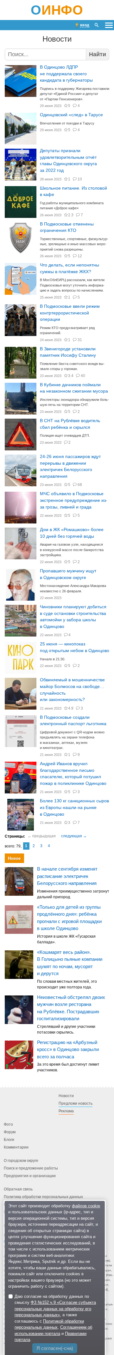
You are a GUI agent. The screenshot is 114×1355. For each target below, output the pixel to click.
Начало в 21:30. (52, 659)
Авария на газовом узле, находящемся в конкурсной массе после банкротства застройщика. (72, 550)
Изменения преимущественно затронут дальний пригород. (73, 894)
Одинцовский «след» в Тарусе (71, 114)
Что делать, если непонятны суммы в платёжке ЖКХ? (69, 268)
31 (80, 340)
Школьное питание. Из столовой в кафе (73, 191)
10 (80, 179)
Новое (14, 858)
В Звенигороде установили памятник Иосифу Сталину (68, 352)
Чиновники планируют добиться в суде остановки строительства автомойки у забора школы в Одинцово (73, 616)
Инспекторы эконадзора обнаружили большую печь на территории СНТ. (74, 402)
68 (80, 484)
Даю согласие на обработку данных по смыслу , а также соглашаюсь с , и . (55, 1318)
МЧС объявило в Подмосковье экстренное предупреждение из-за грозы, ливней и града (73, 500)
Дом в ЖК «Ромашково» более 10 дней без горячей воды (72, 533)
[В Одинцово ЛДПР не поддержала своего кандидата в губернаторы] (20, 81)
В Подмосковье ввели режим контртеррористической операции (70, 313)
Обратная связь (18, 1189)
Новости (66, 1096)
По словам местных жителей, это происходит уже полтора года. (67, 984)
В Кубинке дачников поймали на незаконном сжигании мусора (74, 388)
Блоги (9, 1140)
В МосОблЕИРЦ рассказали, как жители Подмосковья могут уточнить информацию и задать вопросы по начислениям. (72, 285)
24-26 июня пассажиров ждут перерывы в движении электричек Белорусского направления (70, 466)
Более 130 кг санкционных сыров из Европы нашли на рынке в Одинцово (74, 807)
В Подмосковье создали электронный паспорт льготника (73, 720)
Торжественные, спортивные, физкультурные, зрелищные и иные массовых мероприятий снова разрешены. (74, 244)
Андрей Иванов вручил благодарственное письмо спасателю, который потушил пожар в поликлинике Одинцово (73, 773)
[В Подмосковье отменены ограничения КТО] (20, 238)
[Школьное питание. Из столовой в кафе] (20, 202)
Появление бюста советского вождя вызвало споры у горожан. (72, 366)
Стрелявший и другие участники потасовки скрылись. (66, 1029)
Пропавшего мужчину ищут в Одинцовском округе (68, 574)
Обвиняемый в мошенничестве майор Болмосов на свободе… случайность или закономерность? (72, 690)
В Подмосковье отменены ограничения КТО (67, 227)
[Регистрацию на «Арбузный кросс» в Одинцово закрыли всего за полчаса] (19, 1055)
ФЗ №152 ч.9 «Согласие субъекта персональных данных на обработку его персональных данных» (55, 1308)
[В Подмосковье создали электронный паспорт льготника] (20, 731)
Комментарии (16, 1147)
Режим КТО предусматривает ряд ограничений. (67, 330)
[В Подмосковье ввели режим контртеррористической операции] (20, 320)
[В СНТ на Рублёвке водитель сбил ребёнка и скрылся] (20, 434)
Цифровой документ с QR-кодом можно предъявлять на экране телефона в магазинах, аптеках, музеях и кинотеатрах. (72, 740)
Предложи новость (75, 1104)
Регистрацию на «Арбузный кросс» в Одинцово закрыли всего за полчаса (68, 1049)
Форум (10, 1132)
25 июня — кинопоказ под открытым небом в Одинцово (74, 647)
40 (83, 376)
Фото (8, 1124)
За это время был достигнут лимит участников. (68, 1067)
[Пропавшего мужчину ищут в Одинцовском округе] (20, 585)
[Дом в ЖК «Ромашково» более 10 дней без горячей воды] (20, 543)
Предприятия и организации (30, 1176)
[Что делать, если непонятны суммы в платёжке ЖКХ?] (20, 279)
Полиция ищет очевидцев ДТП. (65, 435)
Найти (97, 54)
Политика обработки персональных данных (43, 1197)
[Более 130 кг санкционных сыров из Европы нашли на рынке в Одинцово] (20, 815)
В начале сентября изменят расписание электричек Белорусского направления (67, 876)
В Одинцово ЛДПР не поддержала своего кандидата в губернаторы (66, 74)
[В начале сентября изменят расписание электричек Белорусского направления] (19, 881)
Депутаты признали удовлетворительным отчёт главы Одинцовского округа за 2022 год (68, 160)
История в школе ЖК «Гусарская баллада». (66, 939)
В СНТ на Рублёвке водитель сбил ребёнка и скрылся (70, 424)
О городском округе (21, 1161)
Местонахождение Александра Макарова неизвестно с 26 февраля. (73, 588)
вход (84, 25)
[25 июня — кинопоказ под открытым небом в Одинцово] (20, 658)
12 (80, 256)
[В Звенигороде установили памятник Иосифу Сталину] (20, 363)
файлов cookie (86, 1205)
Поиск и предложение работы (31, 1168)
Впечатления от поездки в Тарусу (67, 123)
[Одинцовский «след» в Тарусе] (20, 129)
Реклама (66, 1111)
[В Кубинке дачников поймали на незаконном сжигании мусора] (20, 399)
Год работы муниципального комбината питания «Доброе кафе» (72, 205)
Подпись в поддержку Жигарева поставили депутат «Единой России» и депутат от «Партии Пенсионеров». (74, 94)
